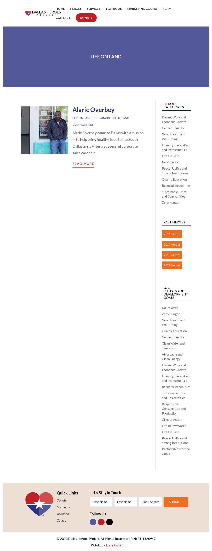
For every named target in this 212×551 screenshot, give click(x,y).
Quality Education (174, 179)
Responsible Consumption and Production (174, 408)
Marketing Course (142, 8)
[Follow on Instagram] (101, 522)
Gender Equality (173, 128)
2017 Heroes (172, 244)
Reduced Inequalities (176, 185)
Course (61, 520)
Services (93, 8)
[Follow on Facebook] (93, 522)
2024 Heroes (172, 265)
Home (60, 8)
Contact (63, 17)
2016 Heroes (172, 234)
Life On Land (82, 118)
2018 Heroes (172, 255)
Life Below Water (174, 426)
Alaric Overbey (93, 109)
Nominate (63, 507)
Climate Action (172, 419)
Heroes (76, 8)
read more (83, 163)
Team (167, 8)
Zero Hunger (171, 202)
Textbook (113, 8)
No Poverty (170, 162)
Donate (86, 17)
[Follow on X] (109, 522)
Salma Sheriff (113, 545)
